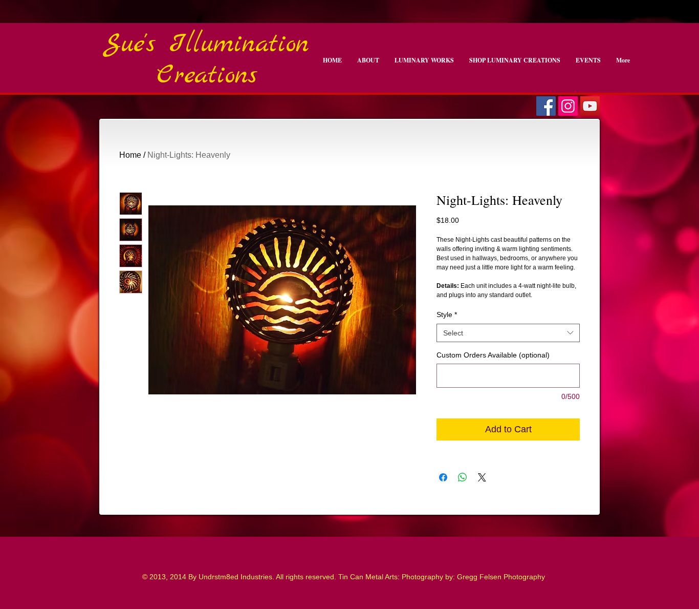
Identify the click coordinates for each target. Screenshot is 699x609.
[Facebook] (546, 106)
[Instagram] (568, 106)
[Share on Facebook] (443, 477)
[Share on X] (482, 477)
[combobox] (508, 333)
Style (446, 314)
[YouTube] (590, 106)
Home (130, 155)
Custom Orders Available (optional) (493, 355)
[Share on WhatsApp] (462, 477)
